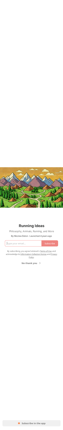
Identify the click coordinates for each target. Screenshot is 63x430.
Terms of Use (46, 251)
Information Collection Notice (33, 254)
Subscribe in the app (34, 423)
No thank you (29, 263)
